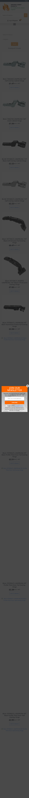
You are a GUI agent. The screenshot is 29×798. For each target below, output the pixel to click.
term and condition (19, 405)
